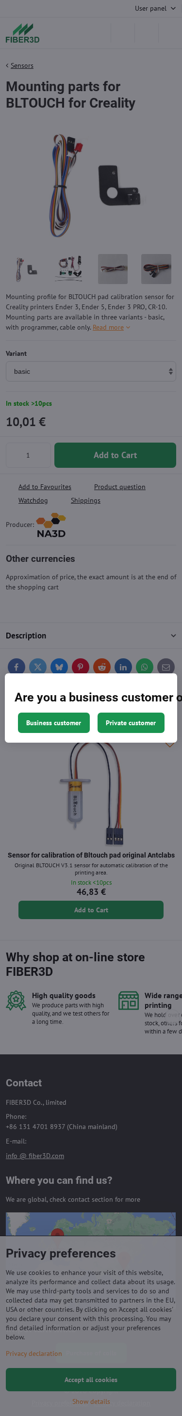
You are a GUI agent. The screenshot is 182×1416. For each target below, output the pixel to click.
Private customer (131, 722)
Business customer (53, 722)
